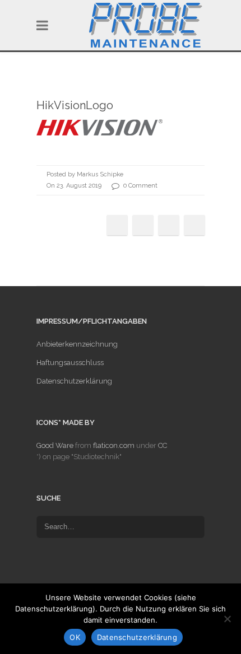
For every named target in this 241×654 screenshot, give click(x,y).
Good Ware (54, 445)
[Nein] (227, 618)
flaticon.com (114, 445)
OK (74, 637)
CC (162, 445)
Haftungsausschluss (70, 362)
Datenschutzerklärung (74, 381)
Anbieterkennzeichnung (77, 344)
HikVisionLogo (74, 105)
